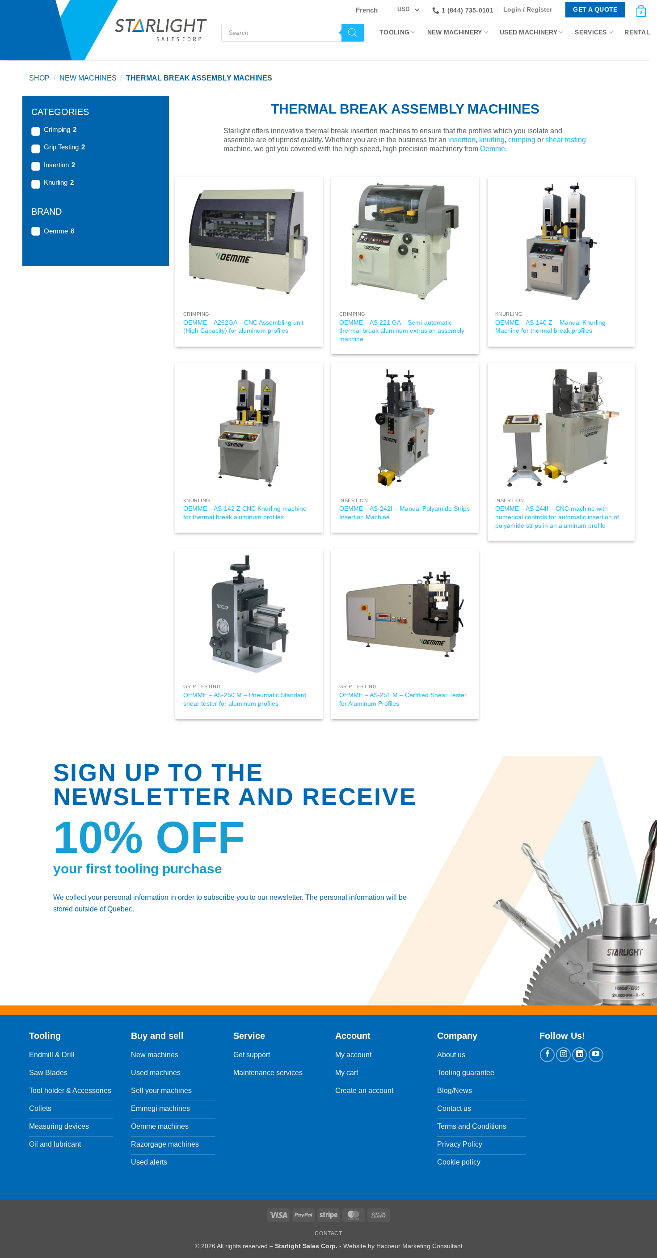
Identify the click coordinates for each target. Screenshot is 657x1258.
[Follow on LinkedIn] (579, 1054)
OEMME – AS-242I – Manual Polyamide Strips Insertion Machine (404, 513)
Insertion (56, 165)
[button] (529, 9)
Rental (637, 32)
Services (590, 32)
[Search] (352, 33)
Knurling (55, 182)
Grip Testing (61, 147)
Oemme (56, 231)
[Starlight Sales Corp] (161, 30)
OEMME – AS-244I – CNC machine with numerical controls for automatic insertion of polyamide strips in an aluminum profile (557, 517)
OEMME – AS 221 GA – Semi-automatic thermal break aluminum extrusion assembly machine (401, 331)
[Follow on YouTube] (596, 1054)
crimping (521, 140)
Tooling (394, 32)
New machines (88, 78)
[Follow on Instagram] (563, 1054)
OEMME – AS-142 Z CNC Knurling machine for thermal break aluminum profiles (245, 513)
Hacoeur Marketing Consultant (419, 1246)
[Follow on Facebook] (547, 1054)
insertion (462, 140)
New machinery (454, 32)
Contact (328, 1233)
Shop (39, 78)
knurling (492, 140)
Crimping (57, 129)
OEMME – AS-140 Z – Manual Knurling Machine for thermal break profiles (550, 327)
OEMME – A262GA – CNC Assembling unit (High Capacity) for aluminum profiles (243, 327)
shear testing (565, 140)
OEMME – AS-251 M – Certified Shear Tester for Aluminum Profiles (403, 699)
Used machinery (528, 32)
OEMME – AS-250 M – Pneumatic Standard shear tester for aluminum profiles (245, 699)
